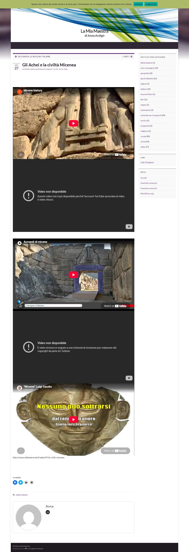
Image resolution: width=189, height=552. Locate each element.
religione (144, 131)
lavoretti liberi (146, 94)
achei (18, 495)
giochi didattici (147, 78)
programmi (145, 126)
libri (142, 99)
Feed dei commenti (149, 188)
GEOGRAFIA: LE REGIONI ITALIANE (34, 56)
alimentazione (146, 63)
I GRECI (126, 56)
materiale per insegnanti (43, 69)
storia (61, 69)
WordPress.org (147, 193)
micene (24, 495)
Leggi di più (151, 4)
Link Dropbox (147, 162)
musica (144, 120)
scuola (55, 69)
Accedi (144, 178)
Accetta (138, 4)
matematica (146, 110)
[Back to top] (182, 545)
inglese (144, 84)
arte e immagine (147, 68)
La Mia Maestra (94, 31)
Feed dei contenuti (149, 183)
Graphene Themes (36, 549)
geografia (145, 73)
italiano (144, 89)
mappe (143, 105)
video (66, 69)
